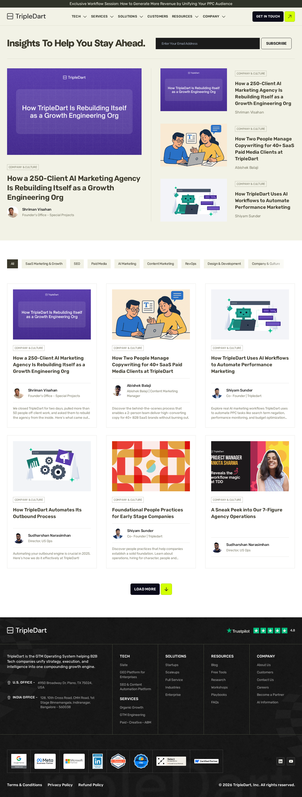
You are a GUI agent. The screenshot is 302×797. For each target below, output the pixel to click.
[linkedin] (281, 761)
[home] (26, 16)
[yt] (291, 761)
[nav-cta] (268, 16)
